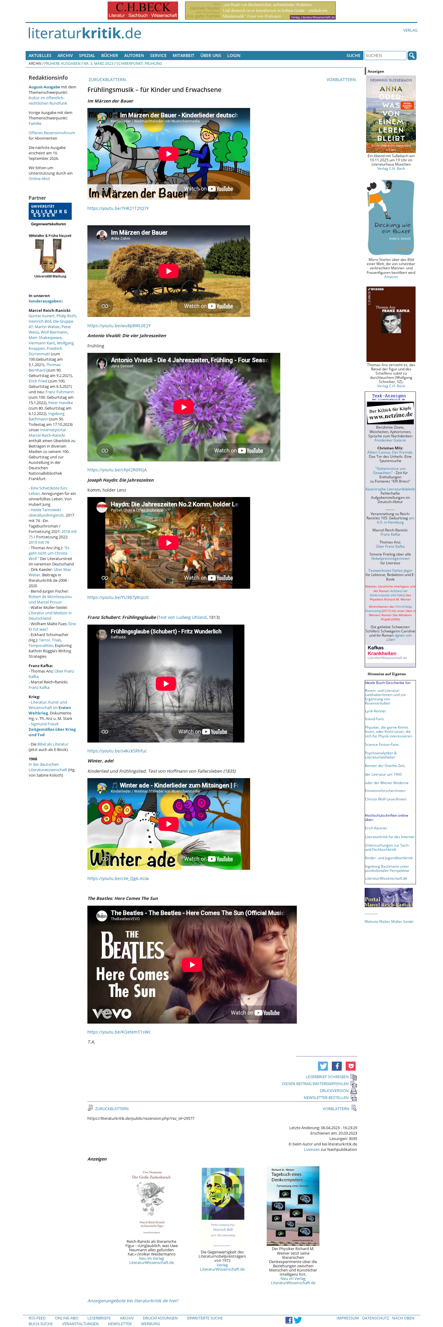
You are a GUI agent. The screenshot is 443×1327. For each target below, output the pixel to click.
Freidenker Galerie (390, 440)
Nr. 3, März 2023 (98, 63)
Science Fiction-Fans (382, 744)
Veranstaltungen (80, 1323)
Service (158, 55)
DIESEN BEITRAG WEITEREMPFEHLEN (315, 1083)
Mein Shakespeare (45, 337)
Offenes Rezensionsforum (52, 132)
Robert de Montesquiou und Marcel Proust (50, 599)
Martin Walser (47, 326)
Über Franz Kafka (390, 546)
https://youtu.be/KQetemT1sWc (119, 1032)
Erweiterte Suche (205, 1318)
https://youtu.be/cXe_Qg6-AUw (118, 878)
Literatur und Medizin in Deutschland (50, 615)
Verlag (410, 30)
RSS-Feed (37, 1318)
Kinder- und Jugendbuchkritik (389, 857)
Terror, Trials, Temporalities (45, 642)
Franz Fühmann (60, 391)
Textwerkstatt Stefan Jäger (390, 570)
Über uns (210, 55)
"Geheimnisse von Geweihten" (389, 470)
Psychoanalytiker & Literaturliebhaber (381, 754)
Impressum (348, 1318)
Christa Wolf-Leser (380, 799)
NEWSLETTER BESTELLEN (326, 1097)
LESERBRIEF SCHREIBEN (327, 1076)
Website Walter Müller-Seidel (389, 921)
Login (233, 55)
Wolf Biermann (54, 332)
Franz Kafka (39, 687)
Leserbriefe (99, 1318)
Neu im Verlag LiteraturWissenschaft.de (151, 1260)
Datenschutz (375, 1318)
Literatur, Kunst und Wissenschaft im (50, 707)
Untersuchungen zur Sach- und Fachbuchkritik (387, 847)
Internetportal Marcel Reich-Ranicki (47, 432)
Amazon (391, 276)
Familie (35, 123)
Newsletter (120, 1323)
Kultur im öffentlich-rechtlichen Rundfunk (48, 100)
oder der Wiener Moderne (387, 782)
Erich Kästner (376, 827)
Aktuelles (40, 55)
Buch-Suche (41, 1323)
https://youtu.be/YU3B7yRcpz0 (118, 597)
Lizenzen (312, 1149)
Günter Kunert (42, 315)
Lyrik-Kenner (375, 710)
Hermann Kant (42, 343)
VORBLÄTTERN (342, 79)
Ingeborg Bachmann (46, 416)
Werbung (150, 1323)
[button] (323, 1066)
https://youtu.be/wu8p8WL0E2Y (119, 325)
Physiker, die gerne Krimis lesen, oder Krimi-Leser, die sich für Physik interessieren (388, 731)
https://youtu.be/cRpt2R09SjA (117, 470)
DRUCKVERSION (334, 1090)
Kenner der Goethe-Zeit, (385, 765)
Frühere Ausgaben (62, 63)
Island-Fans (374, 718)
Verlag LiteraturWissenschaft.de (222, 1267)
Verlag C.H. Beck (391, 168)
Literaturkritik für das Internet (389, 836)
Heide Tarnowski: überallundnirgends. (47, 512)
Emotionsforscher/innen (385, 790)
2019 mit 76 (39, 542)
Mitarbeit (183, 55)
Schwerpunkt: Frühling (139, 63)
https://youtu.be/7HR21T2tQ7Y (118, 208)
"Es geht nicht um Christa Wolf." (49, 553)
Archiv (65, 55)
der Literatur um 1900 (383, 774)
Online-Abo (39, 178)
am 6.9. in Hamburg (395, 519)
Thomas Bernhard (45, 367)
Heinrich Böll (40, 321)
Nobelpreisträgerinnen (390, 558)
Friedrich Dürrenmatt (45, 351)
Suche (353, 55)
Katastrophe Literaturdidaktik (390, 488)
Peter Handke (60, 402)
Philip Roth (66, 315)
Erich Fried (38, 381)
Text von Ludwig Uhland (182, 617)
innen (402, 799)
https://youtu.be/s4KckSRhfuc (117, 751)
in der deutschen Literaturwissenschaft (48, 767)
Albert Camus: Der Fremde (389, 452)
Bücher (109, 55)
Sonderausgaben (45, 301)
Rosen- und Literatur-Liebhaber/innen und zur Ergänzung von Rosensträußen (385, 696)
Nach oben (403, 1318)
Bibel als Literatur (52, 744)
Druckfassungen (160, 1318)
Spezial (87, 55)
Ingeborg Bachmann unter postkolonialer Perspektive (387, 868)
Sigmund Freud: (52, 729)
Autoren (134, 55)
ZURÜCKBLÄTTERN (106, 79)
